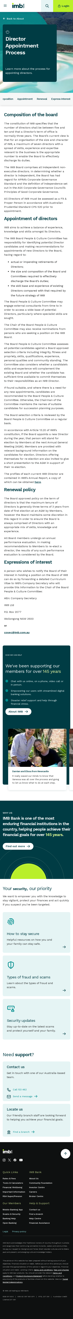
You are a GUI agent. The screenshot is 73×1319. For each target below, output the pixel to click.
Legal (5, 1231)
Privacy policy (19, 1231)
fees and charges (61, 1270)
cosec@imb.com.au (17, 632)
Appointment (25, 98)
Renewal (42, 98)
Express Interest (60, 98)
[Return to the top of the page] (65, 1154)
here (38, 482)
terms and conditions (43, 1270)
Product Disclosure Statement (29, 1276)
